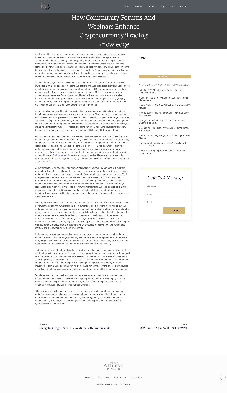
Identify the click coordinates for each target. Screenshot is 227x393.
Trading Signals (60, 155)
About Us (138, 6)
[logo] (45, 6)
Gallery (172, 6)
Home (127, 6)
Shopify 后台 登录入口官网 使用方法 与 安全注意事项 (164, 85)
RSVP (183, 6)
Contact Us (137, 377)
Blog (162, 6)
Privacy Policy (121, 377)
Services (151, 6)
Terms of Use (104, 377)
